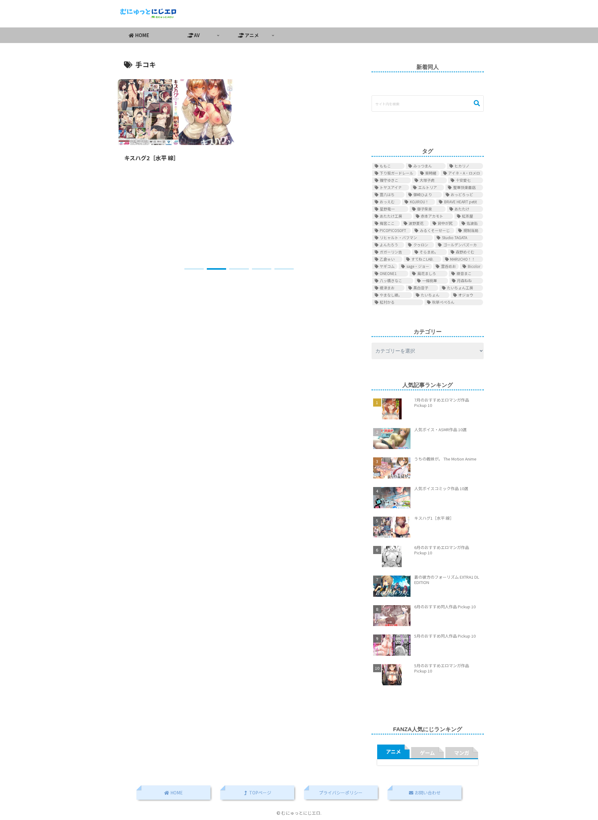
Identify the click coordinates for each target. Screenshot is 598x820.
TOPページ (259, 792)
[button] (194, 269)
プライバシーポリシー (341, 792)
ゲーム (427, 752)
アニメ (393, 751)
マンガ (461, 752)
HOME (176, 792)
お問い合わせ (427, 792)
